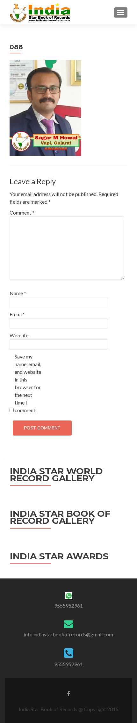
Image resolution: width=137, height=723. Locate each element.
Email (17, 314)
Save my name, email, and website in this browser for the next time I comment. (28, 383)
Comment (22, 212)
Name (18, 293)
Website (19, 335)
